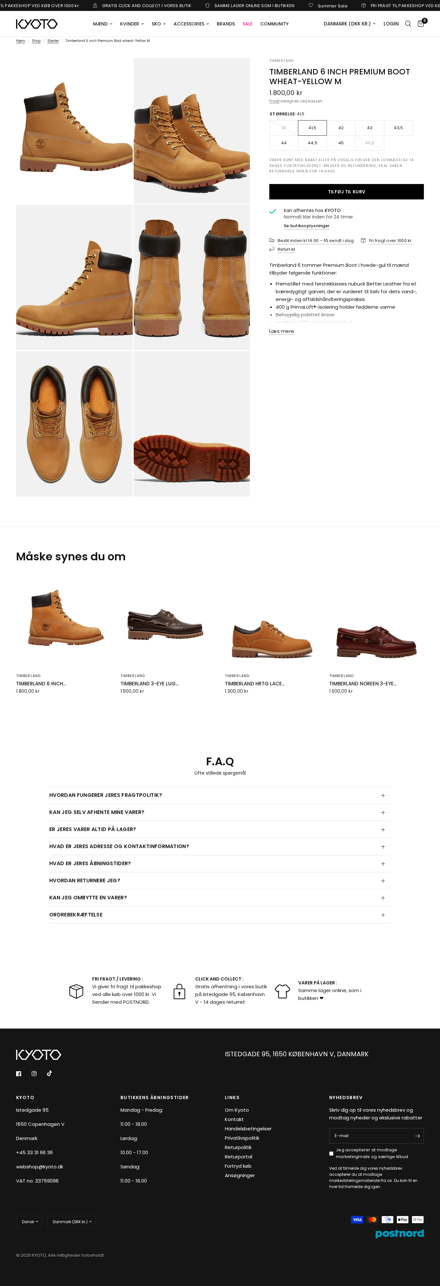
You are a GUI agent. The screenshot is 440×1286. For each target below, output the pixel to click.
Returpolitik (238, 1147)
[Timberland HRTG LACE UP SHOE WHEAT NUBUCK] (272, 620)
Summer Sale (294, 5)
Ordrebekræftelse (75, 914)
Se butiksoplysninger (307, 225)
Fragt (274, 101)
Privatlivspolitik (242, 1138)
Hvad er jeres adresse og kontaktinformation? (119, 846)
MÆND (100, 24)
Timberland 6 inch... (41, 683)
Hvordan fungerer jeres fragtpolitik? (105, 795)
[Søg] (408, 24)
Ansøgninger (240, 1175)
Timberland (28, 675)
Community (274, 24)
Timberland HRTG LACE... (255, 683)
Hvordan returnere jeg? (84, 880)
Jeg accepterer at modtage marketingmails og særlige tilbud (372, 1153)
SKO (156, 24)
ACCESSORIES (189, 24)
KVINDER (129, 24)
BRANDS (226, 24)
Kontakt (234, 1119)
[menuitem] (102, 24)
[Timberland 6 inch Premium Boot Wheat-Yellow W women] (63, 620)
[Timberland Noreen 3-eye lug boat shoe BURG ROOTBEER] (376, 620)
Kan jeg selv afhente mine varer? (96, 812)
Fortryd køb (238, 1166)
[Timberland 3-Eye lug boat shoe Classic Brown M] (167, 620)
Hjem (20, 40)
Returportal (238, 1156)
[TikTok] (54, 1073)
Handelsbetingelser (248, 1128)
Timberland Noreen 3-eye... (363, 683)
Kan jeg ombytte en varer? (88, 897)
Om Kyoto (237, 1110)
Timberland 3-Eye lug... (149, 683)
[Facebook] (23, 1074)
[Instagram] (39, 1074)
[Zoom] (119, 71)
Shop (36, 40)
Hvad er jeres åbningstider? (90, 863)
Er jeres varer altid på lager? (92, 829)
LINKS (232, 1097)
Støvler (53, 40)
